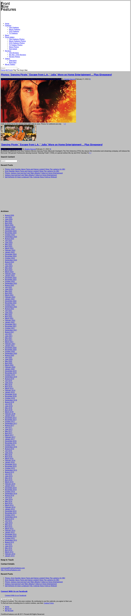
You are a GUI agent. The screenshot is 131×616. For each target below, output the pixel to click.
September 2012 (11, 540)
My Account (9, 611)
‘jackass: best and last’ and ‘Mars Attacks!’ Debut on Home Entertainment (31, 175)
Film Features (14, 27)
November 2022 (10, 303)
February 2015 (10, 484)
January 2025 (10, 252)
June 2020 (8, 359)
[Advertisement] (38, 16)
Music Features (14, 29)
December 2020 (10, 348)
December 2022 (10, 301)
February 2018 (10, 414)
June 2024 (8, 266)
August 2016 (9, 449)
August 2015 (9, 472)
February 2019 (10, 390)
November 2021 (10, 326)
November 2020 (10, 350)
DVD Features (14, 31)
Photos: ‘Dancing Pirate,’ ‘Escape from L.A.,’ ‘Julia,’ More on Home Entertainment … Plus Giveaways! (56, 74)
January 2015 (10, 486)
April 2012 (8, 550)
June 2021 (8, 336)
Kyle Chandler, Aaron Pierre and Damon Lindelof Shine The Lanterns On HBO (32, 171)
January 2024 (10, 276)
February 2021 (10, 344)
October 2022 (10, 305)
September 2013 (11, 517)
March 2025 (9, 248)
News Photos (14, 47)
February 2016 (10, 460)
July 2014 (8, 497)
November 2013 (10, 513)
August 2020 (9, 355)
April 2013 (8, 527)
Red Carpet (13, 49)
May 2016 (8, 455)
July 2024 (8, 264)
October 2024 (10, 258)
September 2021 (11, 330)
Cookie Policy (49, 603)
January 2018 (10, 416)
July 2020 (8, 357)
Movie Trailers (10, 64)
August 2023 (9, 285)
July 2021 (8, 334)
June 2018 (8, 406)
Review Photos (14, 57)
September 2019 (11, 377)
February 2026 (10, 227)
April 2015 (8, 480)
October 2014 (10, 492)
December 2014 (10, 488)
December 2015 (10, 464)
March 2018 (9, 412)
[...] (65, 124)
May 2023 (8, 291)
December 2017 (10, 418)
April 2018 (8, 410)
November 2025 (10, 233)
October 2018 (10, 398)
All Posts (9, 70)
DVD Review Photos (23, 79)
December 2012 (10, 534)
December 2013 (10, 511)
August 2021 (9, 332)
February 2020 (10, 367)
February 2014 (10, 507)
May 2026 (8, 221)
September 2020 (11, 353)
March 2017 (9, 435)
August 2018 (9, 402)
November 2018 (10, 396)
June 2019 (8, 383)
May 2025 (8, 244)
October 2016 (10, 445)
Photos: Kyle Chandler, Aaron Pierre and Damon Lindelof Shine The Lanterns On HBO (35, 169)
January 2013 (10, 532)
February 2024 (10, 274)
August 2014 (9, 495)
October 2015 (10, 468)
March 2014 (9, 505)
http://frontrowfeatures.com (11, 570)
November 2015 (10, 466)
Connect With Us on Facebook (14, 591)
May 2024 (8, 268)
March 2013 (9, 529)
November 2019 (10, 373)
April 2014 (8, 503)
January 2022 (10, 322)
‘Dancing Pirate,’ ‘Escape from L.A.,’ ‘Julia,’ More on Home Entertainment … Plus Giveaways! (52, 144)
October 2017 (10, 422)
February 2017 (10, 437)
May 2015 (8, 478)
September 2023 (11, 283)
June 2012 (8, 546)
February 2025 (10, 250)
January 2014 (10, 509)
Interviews (13, 61)
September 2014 (11, 494)
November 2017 (10, 420)
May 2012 (8, 548)
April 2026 (8, 223)
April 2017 (8, 433)
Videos (7, 59)
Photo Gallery (10, 37)
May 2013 (8, 525)
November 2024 (10, 256)
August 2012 (9, 542)
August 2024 (9, 262)
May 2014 (8, 501)
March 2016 (9, 459)
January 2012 (10, 556)
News (7, 35)
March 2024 (9, 272)
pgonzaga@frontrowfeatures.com (13, 568)
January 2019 (10, 392)
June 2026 (8, 219)
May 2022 (8, 315)
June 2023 (8, 289)
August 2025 (9, 239)
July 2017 (8, 427)
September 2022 (11, 307)
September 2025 (11, 237)
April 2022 (8, 316)
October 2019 (10, 375)
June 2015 (8, 476)
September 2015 (11, 470)
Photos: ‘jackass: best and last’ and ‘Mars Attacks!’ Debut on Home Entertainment (34, 173)
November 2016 (10, 443)
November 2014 (10, 490)
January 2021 (10, 346)
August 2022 (9, 309)
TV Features (13, 33)
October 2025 (10, 235)
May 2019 (8, 385)
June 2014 (8, 499)
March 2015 (9, 482)
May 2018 (8, 408)
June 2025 (8, 243)
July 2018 (8, 404)
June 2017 (8, 429)
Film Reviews (14, 53)
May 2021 (8, 338)
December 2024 (10, 254)
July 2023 (8, 287)
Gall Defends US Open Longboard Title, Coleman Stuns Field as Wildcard (31, 177)
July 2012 (8, 544)
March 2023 (9, 295)
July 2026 (8, 217)
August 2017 (9, 425)
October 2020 (10, 351)
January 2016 (10, 462)
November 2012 (10, 536)
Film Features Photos (16, 39)
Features (8, 26)
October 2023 (10, 281)
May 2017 (8, 431)
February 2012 (10, 554)
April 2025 (8, 246)
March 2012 (9, 552)
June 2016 (8, 453)
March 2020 (9, 365)
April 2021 (8, 340)
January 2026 (10, 229)
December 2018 (10, 394)
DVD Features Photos (17, 43)
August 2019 (9, 379)
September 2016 (11, 447)
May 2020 (8, 361)
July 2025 (8, 241)
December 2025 (10, 231)
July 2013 (8, 521)
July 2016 (8, 451)
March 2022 (9, 318)
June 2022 (8, 313)
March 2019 (9, 388)
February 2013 (10, 531)
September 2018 (11, 400)
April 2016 (8, 457)
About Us (8, 609)
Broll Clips (12, 62)
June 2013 (8, 523)
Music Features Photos (17, 41)
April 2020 (8, 363)
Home (7, 24)
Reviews (8, 51)
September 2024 (11, 260)
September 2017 (11, 423)
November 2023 (10, 280)
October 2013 (10, 515)
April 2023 (8, 293)
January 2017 (10, 439)
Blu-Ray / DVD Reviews (17, 55)
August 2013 (9, 519)
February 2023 (10, 297)
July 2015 (8, 474)
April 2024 (8, 270)
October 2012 (10, 538)
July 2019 (8, 381)
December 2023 (10, 278)
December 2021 (10, 324)
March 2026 (9, 225)
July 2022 (8, 311)
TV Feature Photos (15, 45)
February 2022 (10, 320)
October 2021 (10, 328)
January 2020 (10, 369)
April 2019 (8, 387)
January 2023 (10, 299)
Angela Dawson (69, 79)
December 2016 (10, 441)
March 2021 (9, 342)
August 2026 (9, 215)
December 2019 (10, 371)
